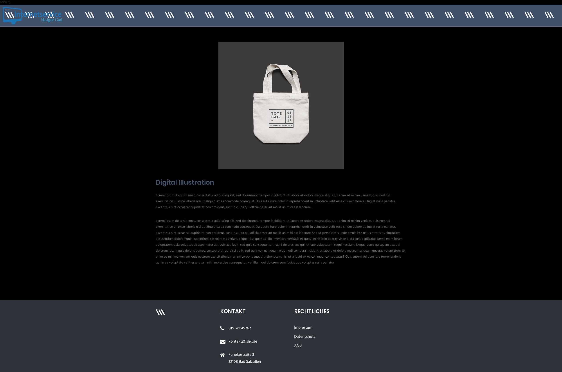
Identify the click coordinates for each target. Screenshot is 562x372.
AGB (298, 345)
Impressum (303, 328)
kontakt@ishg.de (243, 341)
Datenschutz (304, 337)
